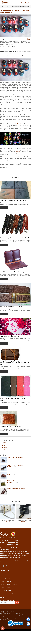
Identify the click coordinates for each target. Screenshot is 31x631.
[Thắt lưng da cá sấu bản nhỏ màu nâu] (4, 468)
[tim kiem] (25, 2)
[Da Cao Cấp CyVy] (5, 2)
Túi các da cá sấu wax (11, 480)
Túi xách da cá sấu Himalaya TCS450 (7, 520)
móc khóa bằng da (19, 123)
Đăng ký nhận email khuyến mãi (7, 600)
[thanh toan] (21, 2)
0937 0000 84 (12, 542)
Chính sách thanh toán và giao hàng (9, 584)
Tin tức (6, 6)
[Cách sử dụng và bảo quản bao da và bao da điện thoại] (15, 386)
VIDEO (3, 449)
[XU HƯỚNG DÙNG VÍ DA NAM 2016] (15, 418)
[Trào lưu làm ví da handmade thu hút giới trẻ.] (15, 260)
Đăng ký (17, 602)
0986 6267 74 (12, 547)
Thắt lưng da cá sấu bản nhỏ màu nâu (15, 465)
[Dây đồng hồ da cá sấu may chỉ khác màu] (4, 491)
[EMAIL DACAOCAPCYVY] (4, 566)
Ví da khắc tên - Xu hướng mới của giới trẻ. (13, 200)
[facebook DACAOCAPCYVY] (1, 566)
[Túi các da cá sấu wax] (4, 483)
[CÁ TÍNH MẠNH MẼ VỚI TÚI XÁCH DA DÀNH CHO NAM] (15, 354)
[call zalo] (28, 624)
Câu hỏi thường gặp (6, 578)
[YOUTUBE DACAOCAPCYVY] (7, 566)
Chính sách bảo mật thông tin (8, 593)
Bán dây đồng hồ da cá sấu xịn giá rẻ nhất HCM (14, 238)
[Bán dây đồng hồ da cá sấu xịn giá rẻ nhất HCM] (15, 224)
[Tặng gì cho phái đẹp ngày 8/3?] (15, 326)
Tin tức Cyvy (4, 447)
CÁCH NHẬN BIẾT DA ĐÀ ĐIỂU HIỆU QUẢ (12, 307)
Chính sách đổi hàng (6, 587)
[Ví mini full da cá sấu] (4, 475)
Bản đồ (3, 576)
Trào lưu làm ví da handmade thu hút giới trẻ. (14, 272)
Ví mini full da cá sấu (11, 473)
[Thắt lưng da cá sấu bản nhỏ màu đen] (4, 460)
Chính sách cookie (13, 612)
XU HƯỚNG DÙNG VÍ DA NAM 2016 (10, 427)
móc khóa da (19, 151)
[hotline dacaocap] (3, 628)
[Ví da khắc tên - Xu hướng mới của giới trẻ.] (15, 190)
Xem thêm (4, 207)
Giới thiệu (2, 612)
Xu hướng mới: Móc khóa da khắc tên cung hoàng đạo (19, 6)
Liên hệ (3, 573)
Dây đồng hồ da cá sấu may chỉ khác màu (16, 488)
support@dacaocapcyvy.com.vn (11, 540)
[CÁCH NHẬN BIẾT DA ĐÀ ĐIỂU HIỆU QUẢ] (15, 294)
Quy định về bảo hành (6, 590)
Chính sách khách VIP (6, 581)
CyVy (2, 6)
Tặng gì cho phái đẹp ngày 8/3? (9, 336)
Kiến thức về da (5, 442)
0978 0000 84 (12, 545)
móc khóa (6, 94)
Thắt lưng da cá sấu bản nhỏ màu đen (15, 457)
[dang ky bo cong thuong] (15, 623)
